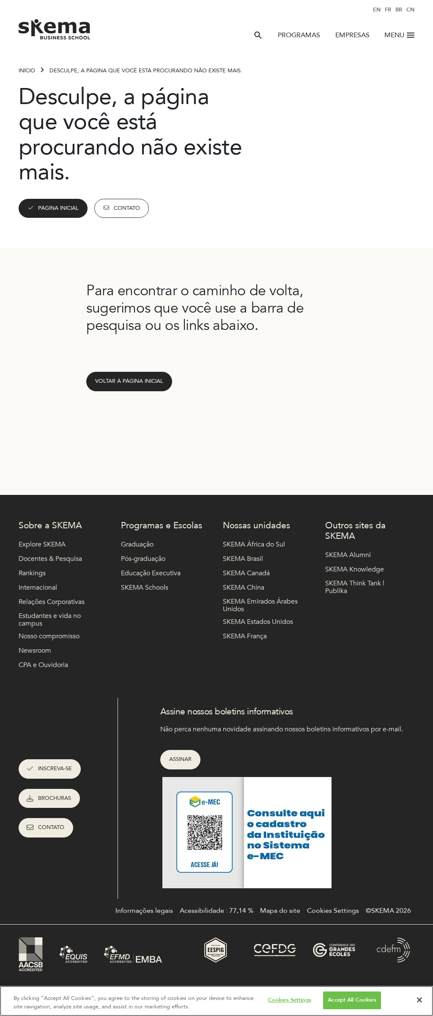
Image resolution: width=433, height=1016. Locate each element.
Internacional (38, 587)
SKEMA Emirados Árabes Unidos (260, 605)
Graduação (137, 544)
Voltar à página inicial (129, 381)
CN (410, 10)
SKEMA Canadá (246, 573)
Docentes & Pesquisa (50, 558)
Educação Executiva (151, 573)
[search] (258, 35)
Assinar (180, 759)
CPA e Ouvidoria (43, 665)
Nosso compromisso (49, 636)
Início (27, 70)
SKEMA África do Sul (254, 544)
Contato (127, 208)
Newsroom (35, 650)
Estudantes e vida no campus (50, 620)
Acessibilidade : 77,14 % (216, 910)
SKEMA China (243, 587)
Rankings (32, 573)
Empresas (352, 35)
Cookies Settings (289, 1000)
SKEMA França (245, 636)
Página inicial (58, 208)
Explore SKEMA (42, 544)
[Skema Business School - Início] (55, 32)
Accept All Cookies (352, 1000)
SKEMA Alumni (348, 555)
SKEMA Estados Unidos (258, 621)
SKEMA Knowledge (354, 569)
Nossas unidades (256, 525)
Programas (299, 35)
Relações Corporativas (52, 602)
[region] (216, 1001)
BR (398, 10)
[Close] (419, 1000)
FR (388, 10)
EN (377, 10)
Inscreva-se (55, 768)
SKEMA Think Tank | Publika (354, 587)
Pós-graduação (143, 558)
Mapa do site (280, 910)
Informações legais (144, 910)
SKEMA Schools (144, 587)
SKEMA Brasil (243, 558)
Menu (394, 35)
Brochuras (54, 798)
